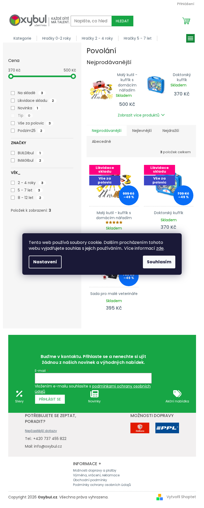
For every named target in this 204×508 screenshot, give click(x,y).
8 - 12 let (29, 197)
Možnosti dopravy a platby (94, 470)
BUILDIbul (29, 153)
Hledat (122, 21)
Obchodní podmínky (90, 480)
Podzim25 (30, 130)
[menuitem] (22, 38)
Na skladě (30, 92)
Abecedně (101, 141)
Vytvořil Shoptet (181, 496)
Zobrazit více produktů (138, 115)
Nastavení (45, 262)
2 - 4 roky (30, 182)
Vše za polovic (34, 123)
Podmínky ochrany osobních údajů (102, 484)
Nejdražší (171, 130)
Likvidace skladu (36, 100)
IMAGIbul (29, 160)
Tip (24, 115)
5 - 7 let (29, 190)
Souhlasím (159, 262)
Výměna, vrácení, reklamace (96, 475)
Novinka (28, 108)
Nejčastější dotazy (41, 430)
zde (160, 248)
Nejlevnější (142, 130)
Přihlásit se (50, 399)
